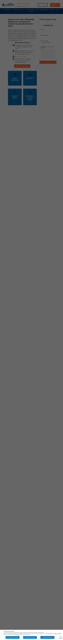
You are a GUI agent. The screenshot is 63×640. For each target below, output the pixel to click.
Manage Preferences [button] (47, 637)
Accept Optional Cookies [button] (12, 637)
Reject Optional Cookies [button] (30, 637)
